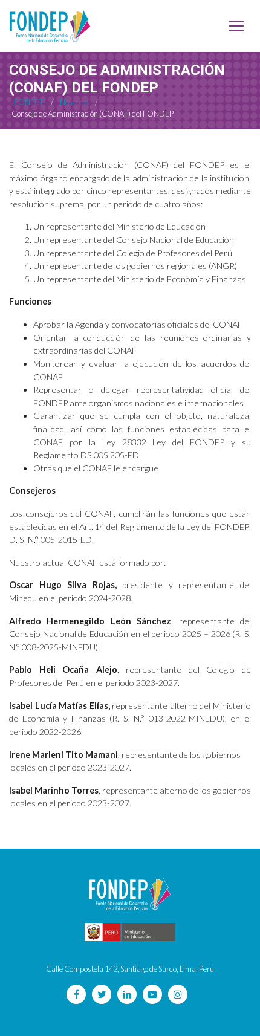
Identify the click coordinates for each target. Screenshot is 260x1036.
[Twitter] (101, 994)
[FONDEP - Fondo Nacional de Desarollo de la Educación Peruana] (50, 26)
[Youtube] (152, 994)
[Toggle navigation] (236, 26)
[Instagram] (177, 994)
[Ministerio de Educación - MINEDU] (130, 932)
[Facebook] (76, 994)
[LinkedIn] (127, 994)
